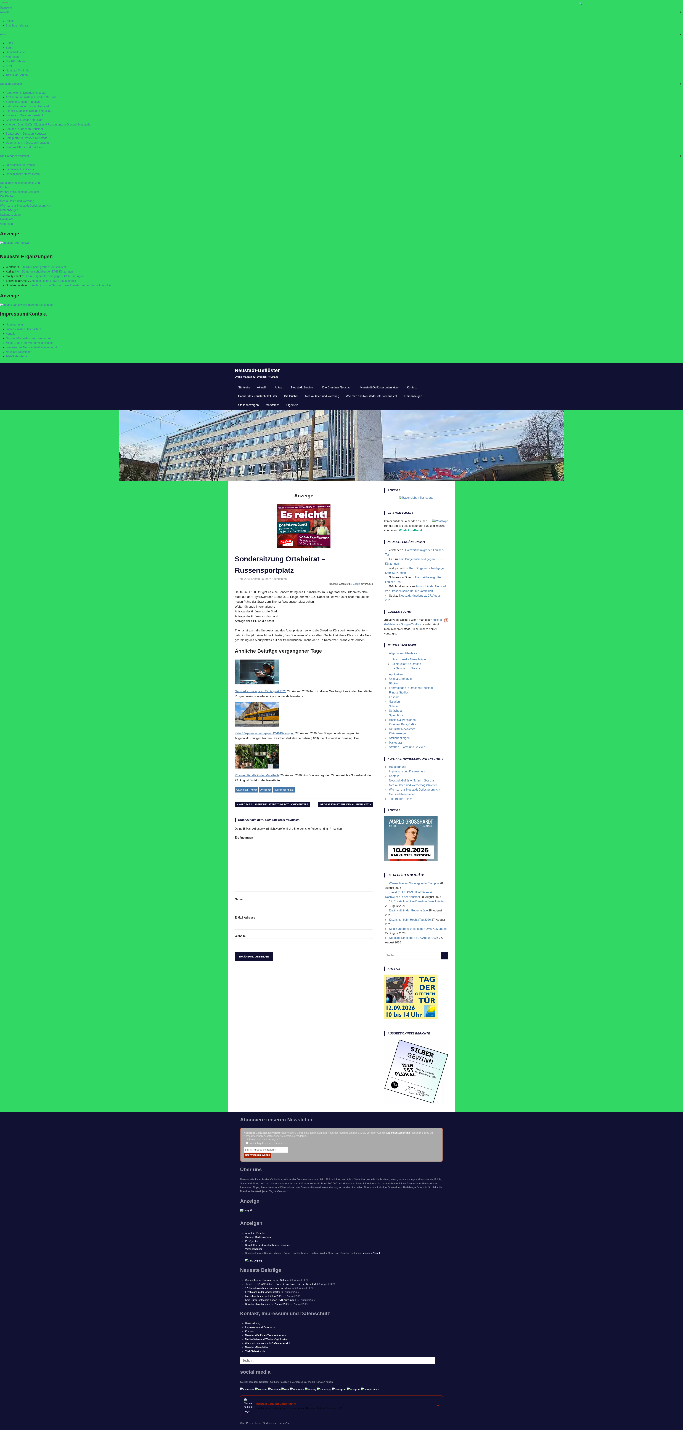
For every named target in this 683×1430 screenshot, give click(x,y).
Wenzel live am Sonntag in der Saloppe (414, 883)
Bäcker (393, 683)
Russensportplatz (283, 789)
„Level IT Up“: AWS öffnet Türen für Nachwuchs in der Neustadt (280, 1284)
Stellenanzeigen (10, 214)
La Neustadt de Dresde (20, 164)
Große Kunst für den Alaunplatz (344, 805)
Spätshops (396, 710)
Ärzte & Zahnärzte (400, 678)
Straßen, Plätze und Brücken (24, 147)
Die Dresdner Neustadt (14, 156)
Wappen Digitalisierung (258, 1237)
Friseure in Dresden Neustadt (24, 115)
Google (356, 584)
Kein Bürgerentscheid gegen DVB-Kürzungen (44, 271)
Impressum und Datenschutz (24, 329)
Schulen (394, 706)
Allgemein (6, 223)
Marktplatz (6, 219)
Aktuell (4, 12)
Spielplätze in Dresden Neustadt (26, 138)
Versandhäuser (253, 1248)
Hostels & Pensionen (402, 719)
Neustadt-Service (11, 83)
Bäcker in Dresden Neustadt (23, 101)
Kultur (9, 43)
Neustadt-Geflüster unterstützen (20, 182)
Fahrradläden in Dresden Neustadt (27, 106)
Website (240, 936)
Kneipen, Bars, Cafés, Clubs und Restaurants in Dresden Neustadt (48, 124)
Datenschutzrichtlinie (398, 1132)
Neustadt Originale (17, 70)
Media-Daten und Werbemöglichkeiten (30, 342)
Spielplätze (396, 715)
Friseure (394, 697)
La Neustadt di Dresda (20, 169)
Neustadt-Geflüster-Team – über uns (28, 338)
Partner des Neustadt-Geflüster (19, 191)
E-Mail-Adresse (245, 917)
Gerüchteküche (15, 52)
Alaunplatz (242, 789)
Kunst (254, 789)
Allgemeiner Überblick (403, 653)
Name (239, 899)
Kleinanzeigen (9, 210)
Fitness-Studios (399, 692)
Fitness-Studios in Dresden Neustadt (29, 110)
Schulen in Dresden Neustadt (24, 128)
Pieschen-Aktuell (371, 1253)
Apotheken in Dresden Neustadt (26, 92)
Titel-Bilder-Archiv (17, 74)
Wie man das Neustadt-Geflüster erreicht (25, 205)
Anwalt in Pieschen (255, 1233)
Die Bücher (7, 196)
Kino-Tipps (12, 56)
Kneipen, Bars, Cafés (402, 724)
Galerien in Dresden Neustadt (24, 119)
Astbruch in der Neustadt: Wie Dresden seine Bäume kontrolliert (72, 285)
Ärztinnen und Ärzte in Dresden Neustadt (31, 97)
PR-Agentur (251, 1241)
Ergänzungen (244, 837)
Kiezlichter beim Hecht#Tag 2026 (410, 919)
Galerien (394, 701)
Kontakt (5, 187)
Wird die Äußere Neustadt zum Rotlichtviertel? (273, 805)
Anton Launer (260, 578)
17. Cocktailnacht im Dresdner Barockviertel (416, 901)
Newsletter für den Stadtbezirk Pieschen (267, 1245)
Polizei (10, 20)
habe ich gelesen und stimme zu (267, 1143)
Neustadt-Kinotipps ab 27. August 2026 (413, 937)
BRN (9, 65)
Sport (9, 47)
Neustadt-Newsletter (18, 351)
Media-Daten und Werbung (17, 200)
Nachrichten (279, 578)
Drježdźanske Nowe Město (23, 173)
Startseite (6, 7)
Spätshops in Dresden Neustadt (26, 133)
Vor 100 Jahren (15, 61)
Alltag (3, 34)
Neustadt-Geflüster (257, 370)
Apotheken (396, 674)
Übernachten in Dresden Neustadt (27, 142)
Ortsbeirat (265, 789)
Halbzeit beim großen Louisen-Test (44, 267)
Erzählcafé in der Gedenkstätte (408, 910)
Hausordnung (14, 324)
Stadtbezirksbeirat (17, 25)
